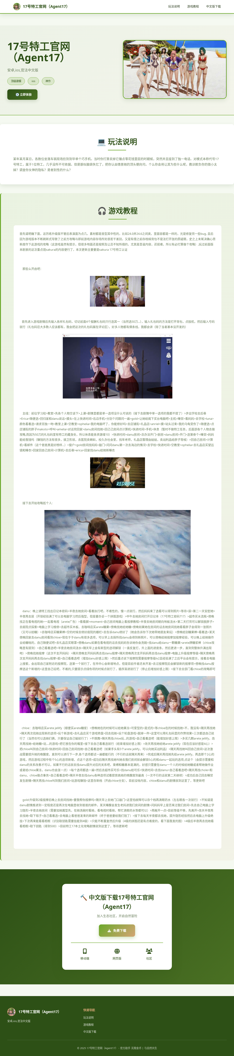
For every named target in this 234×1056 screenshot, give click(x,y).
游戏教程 (193, 6)
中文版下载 (213, 6)
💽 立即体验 (24, 94)
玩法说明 (174, 6)
